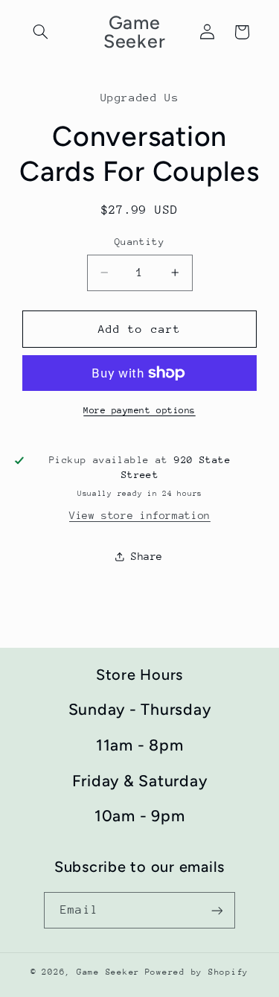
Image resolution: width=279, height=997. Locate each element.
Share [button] (147, 556)
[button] (41, 32)
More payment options (139, 410)
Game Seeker (108, 972)
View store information (140, 515)
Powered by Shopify (196, 972)
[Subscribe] (216, 910)
